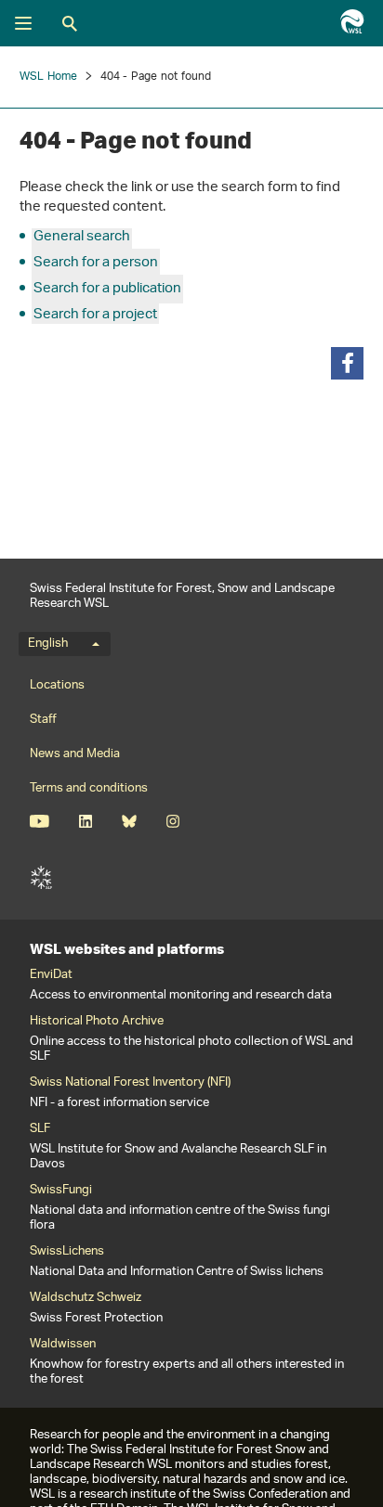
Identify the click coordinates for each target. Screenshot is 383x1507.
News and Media (75, 754)
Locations (57, 685)
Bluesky (129, 821)
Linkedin (85, 821)
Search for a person (95, 263)
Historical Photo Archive (97, 1021)
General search (81, 237)
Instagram (172, 821)
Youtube (39, 821)
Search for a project (95, 315)
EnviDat (51, 975)
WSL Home (49, 77)
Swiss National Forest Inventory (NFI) (130, 1083)
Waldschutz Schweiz (85, 1298)
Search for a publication (107, 289)
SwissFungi (61, 1190)
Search (69, 23)
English (48, 644)
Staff (43, 720)
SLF (41, 878)
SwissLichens (67, 1251)
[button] (347, 363)
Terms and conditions (89, 788)
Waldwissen (63, 1344)
